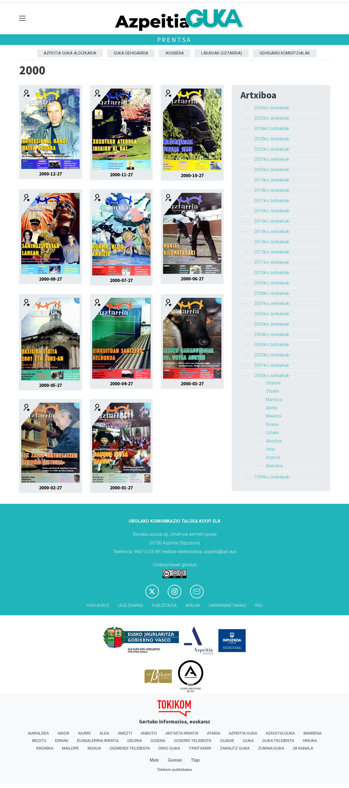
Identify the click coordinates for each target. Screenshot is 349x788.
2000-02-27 (50, 488)
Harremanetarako (227, 605)
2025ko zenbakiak (271, 118)
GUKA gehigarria (131, 53)
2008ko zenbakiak (271, 293)
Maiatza (273, 416)
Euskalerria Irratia (98, 740)
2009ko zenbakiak (271, 283)
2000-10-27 (192, 175)
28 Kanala (303, 748)
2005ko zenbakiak (271, 324)
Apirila (271, 407)
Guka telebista (278, 740)
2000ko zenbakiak (271, 375)
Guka (248, 740)
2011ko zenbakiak (271, 262)
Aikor (63, 733)
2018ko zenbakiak (271, 190)
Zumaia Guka (271, 748)
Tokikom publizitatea (174, 769)
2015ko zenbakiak (271, 221)
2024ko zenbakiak (271, 128)
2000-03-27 (192, 384)
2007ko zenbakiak (271, 303)
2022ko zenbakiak (271, 149)
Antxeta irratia (182, 733)
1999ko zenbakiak (271, 477)
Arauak (192, 605)
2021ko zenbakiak (271, 159)
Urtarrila (273, 383)
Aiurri (84, 733)
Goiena (158, 740)
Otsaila (272, 391)
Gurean (175, 760)
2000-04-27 (121, 384)
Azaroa (273, 457)
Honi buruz (98, 605)
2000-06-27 (192, 279)
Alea (104, 733)
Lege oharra (130, 605)
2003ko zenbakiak (271, 344)
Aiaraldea (38, 733)
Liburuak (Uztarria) (221, 53)
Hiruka (310, 740)
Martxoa (274, 399)
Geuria (134, 740)
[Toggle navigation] (22, 18)
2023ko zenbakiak (271, 138)
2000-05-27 (50, 385)
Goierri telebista (192, 740)
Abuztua (273, 441)
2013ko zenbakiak (271, 241)
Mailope (70, 748)
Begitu (39, 740)
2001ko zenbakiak (271, 365)
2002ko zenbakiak (271, 354)
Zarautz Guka (234, 748)
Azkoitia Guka (280, 733)
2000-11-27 (121, 175)
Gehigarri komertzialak (285, 53)
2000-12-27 (50, 174)
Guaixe (227, 740)
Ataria (213, 733)
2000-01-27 (121, 488)
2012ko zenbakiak (271, 251)
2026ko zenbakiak (271, 107)
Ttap (195, 760)
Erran (61, 740)
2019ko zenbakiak (271, 180)
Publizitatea (164, 605)
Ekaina (272, 424)
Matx (154, 760)
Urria (270, 449)
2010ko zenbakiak (271, 272)
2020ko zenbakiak (271, 169)
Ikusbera (175, 53)
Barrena (312, 733)
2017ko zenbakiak (271, 200)
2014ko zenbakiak (271, 231)
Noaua (94, 748)
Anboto (149, 733)
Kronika (44, 748)
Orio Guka (169, 748)
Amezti (125, 733)
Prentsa (174, 39)
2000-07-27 (121, 280)
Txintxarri (200, 748)
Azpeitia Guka (243, 733)
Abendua (274, 465)
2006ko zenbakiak (271, 313)
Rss (259, 605)
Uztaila (272, 432)
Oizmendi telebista (130, 748)
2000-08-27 (50, 279)
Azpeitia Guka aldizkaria (70, 53)
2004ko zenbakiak (271, 334)
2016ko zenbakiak (271, 210)
